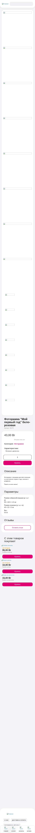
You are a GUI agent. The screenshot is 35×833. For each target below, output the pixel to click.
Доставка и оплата (19, 820)
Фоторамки (19, 444)
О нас (6, 820)
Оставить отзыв (17, 527)
